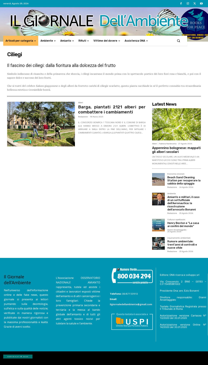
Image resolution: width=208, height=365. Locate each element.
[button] (178, 41)
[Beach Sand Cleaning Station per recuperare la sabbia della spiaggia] (158, 179)
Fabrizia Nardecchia (167, 144)
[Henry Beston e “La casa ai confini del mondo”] (158, 225)
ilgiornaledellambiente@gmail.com (131, 304)
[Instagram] (187, 3)
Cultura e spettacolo (176, 220)
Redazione (83, 117)
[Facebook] (181, 3)
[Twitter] (194, 3)
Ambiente (171, 194)
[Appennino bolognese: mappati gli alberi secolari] (176, 124)
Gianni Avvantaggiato (176, 230)
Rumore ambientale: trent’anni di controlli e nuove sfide (182, 244)
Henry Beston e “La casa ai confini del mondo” (183, 225)
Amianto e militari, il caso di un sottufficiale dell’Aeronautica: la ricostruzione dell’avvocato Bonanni (183, 203)
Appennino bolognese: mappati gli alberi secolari (176, 150)
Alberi (80, 103)
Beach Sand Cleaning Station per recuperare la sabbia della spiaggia (184, 180)
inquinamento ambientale (178, 238)
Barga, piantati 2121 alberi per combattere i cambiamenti (112, 109)
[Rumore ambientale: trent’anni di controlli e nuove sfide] (158, 243)
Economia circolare (175, 174)
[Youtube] (201, 3)
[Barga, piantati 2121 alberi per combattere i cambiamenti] (41, 124)
